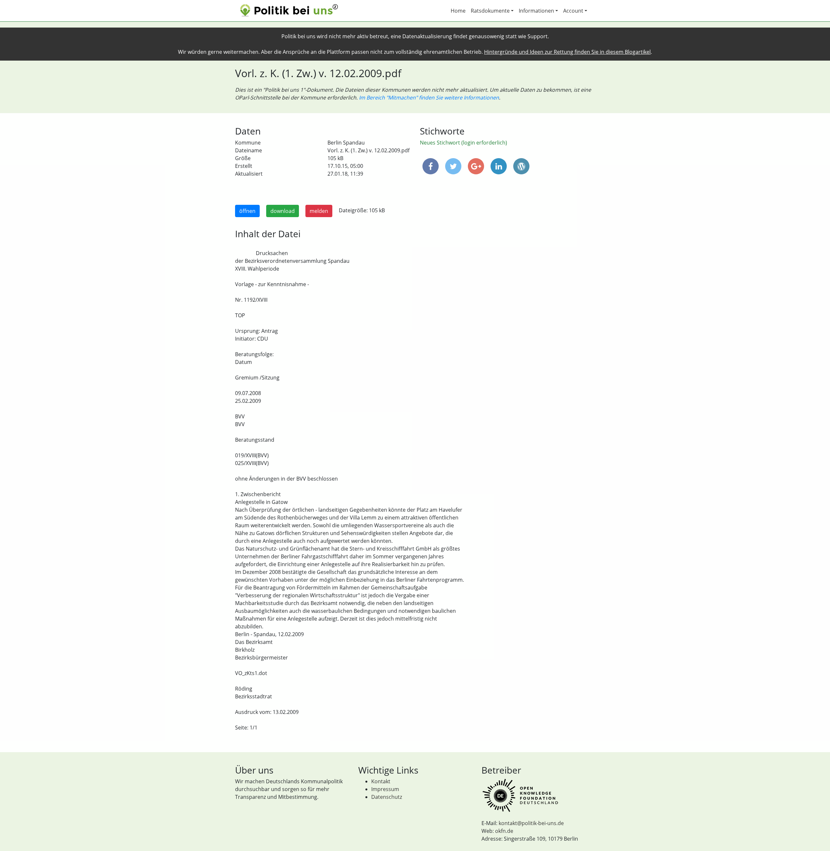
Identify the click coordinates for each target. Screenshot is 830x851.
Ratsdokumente (490, 10)
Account (573, 10)
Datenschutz (386, 796)
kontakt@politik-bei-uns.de (531, 823)
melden (319, 211)
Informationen (536, 10)
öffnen (247, 211)
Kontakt (380, 781)
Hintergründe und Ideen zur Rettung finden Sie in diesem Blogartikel (567, 51)
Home (458, 10)
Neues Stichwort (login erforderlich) (463, 142)
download (282, 211)
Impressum (385, 789)
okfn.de (504, 830)
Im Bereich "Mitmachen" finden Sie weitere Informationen (429, 97)
